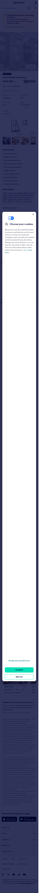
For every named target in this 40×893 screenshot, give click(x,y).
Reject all (19, 677)
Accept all (19, 670)
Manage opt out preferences (19, 661)
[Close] (33, 214)
